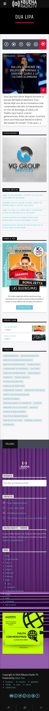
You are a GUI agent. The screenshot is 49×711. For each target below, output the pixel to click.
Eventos (9, 576)
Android (11, 587)
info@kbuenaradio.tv (16, 513)
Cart (7, 598)
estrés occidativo (13, 381)
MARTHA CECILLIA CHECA (15, 407)
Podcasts (9, 573)
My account (10, 604)
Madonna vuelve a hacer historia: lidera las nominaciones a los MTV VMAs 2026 (22, 204)
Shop (7, 594)
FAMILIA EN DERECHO (14, 386)
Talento (8, 566)
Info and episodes (24, 307)
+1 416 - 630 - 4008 (15, 508)
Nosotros (34, 682)
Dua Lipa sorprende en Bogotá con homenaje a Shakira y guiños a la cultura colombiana (24, 72)
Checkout (9, 601)
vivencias (9, 424)
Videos (8, 569)
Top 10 (8, 562)
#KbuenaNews (11, 356)
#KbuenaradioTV (29, 356)
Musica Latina (10, 336)
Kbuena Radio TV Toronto (17, 403)
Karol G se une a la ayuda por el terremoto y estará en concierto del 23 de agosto (22, 211)
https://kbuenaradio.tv (17, 503)
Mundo (21, 56)
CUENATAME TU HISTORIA (16, 369)
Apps (7, 580)
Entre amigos (22, 377)
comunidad (34, 364)
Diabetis (8, 377)
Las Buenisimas (10, 327)
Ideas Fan (20, 677)
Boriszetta (8, 89)
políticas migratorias (15, 416)
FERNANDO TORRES (13, 390)
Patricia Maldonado (15, 412)
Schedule (9, 682)
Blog (7, 555)
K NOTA (37, 403)
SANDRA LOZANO (33, 420)
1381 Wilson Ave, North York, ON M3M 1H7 (26, 518)
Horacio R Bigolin (34, 390)
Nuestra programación (13, 540)
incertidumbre (11, 399)
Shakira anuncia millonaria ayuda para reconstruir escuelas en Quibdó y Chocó (20, 219)
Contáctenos (11, 687)
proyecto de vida (13, 420)
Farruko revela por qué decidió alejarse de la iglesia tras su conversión (22, 226)
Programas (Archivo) (14, 591)
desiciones (34, 373)
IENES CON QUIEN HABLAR (16, 394)
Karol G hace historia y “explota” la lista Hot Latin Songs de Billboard (22, 196)
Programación (11, 559)
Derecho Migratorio (15, 373)
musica (33, 407)
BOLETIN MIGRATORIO (14, 364)
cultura (35, 369)
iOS (9, 583)
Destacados (9, 56)
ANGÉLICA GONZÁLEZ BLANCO (18, 360)
